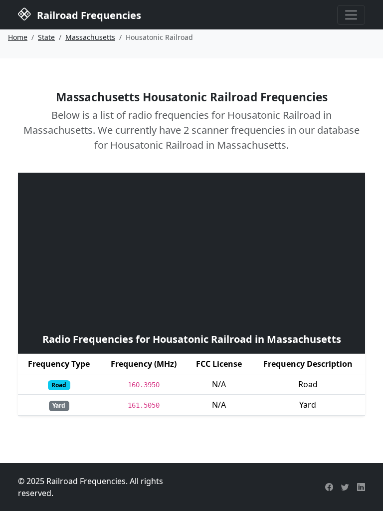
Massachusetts (90, 37)
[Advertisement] (191, 251)
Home (17, 37)
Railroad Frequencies (87, 15)
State (46, 37)
